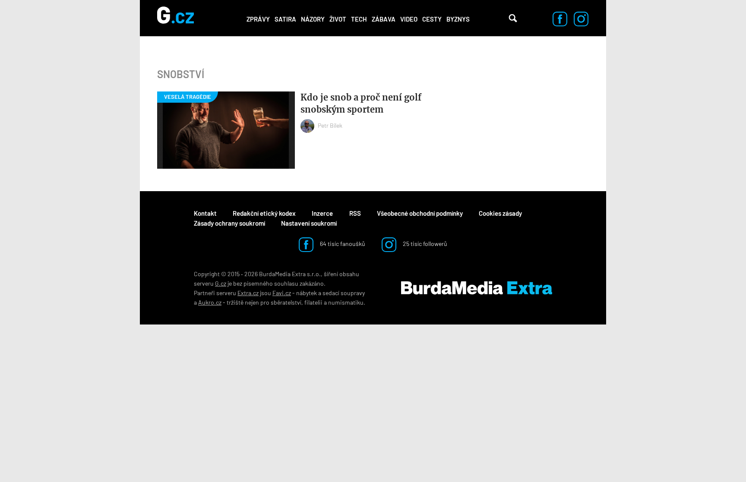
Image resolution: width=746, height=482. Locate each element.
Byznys (458, 19)
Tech (359, 19)
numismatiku (346, 302)
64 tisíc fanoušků (342, 243)
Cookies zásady (500, 213)
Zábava (383, 19)
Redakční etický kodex (264, 213)
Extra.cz (248, 292)
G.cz (220, 283)
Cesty (432, 19)
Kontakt (205, 213)
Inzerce (322, 213)
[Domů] (175, 18)
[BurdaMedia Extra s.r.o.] (476, 288)
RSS (355, 213)
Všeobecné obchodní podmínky (420, 213)
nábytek (306, 292)
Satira (285, 19)
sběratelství (286, 302)
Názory (313, 19)
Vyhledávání (513, 18)
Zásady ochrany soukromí (229, 223)
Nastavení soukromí (309, 223)
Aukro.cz (209, 302)
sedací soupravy (343, 292)
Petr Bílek (330, 125)
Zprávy (258, 19)
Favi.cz (281, 292)
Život (337, 19)
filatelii (313, 302)
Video (408, 19)
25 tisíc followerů (424, 243)
